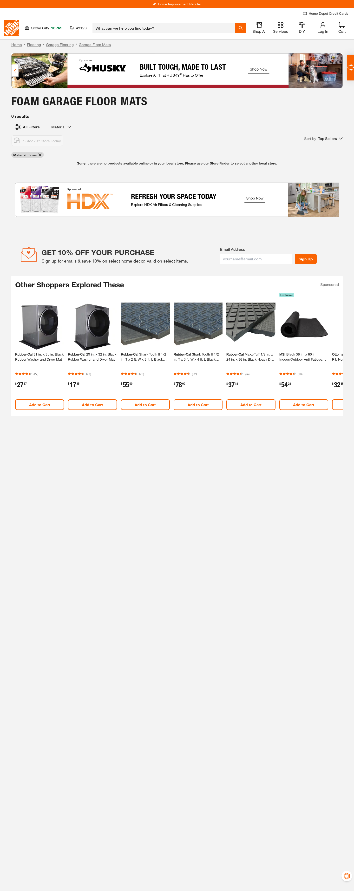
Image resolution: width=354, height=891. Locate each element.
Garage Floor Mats (95, 44)
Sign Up (306, 259)
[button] (323, 138)
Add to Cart (39, 404)
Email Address (232, 249)
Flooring (34, 44)
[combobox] (164, 28)
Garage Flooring (60, 44)
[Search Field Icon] (240, 28)
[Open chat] (350, 67)
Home (16, 44)
